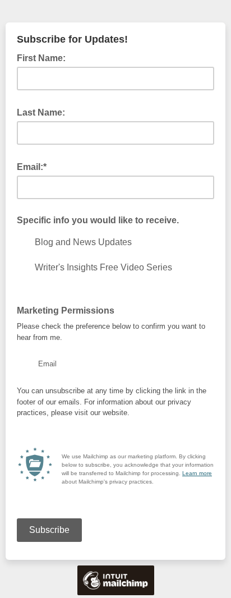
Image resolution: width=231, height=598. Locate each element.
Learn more (197, 473)
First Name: (44, 57)
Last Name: (44, 111)
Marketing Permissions (65, 310)
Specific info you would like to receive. (98, 220)
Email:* (35, 166)
